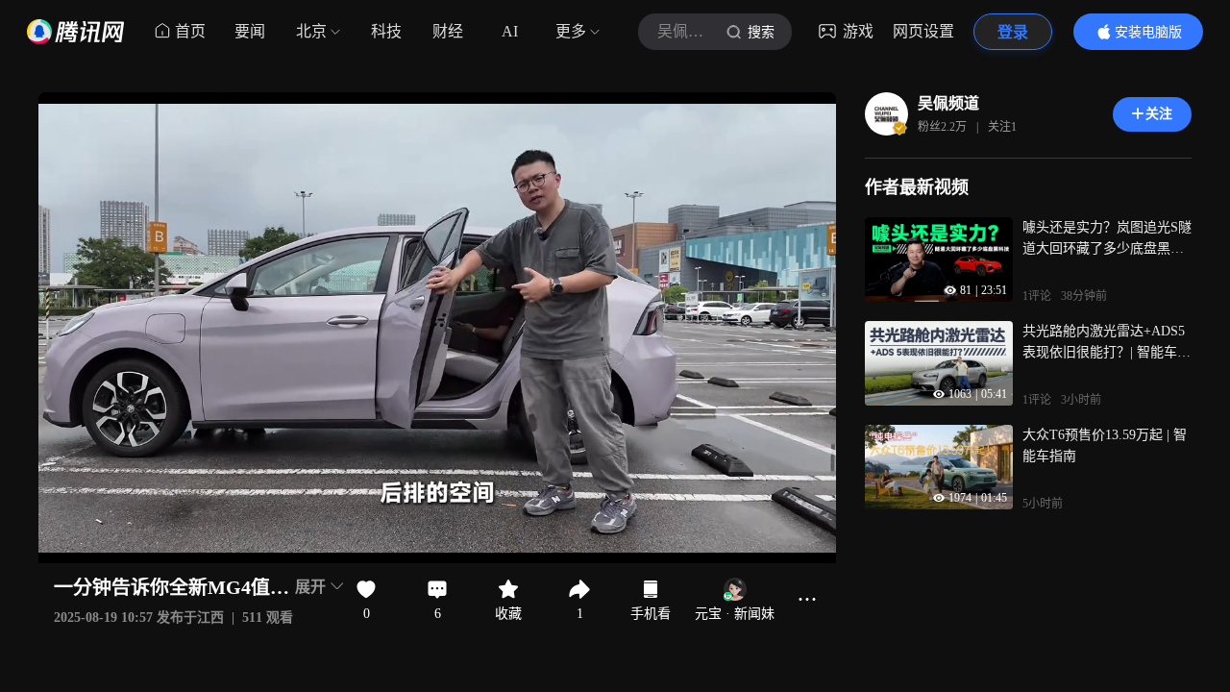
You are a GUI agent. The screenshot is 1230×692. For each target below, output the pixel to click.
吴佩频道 (948, 103)
